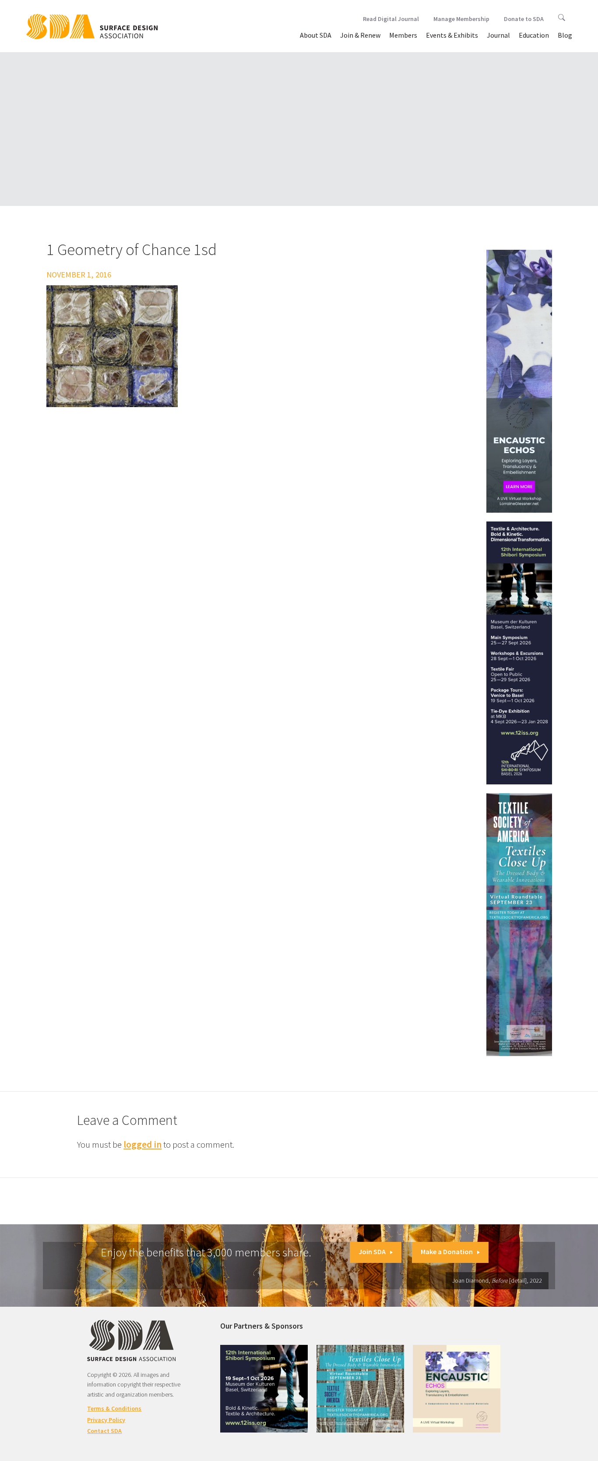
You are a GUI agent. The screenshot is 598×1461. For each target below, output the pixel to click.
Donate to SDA (524, 19)
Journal (498, 35)
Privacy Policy (106, 1420)
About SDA (315, 35)
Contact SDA (104, 1431)
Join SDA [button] (372, 1251)
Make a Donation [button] (447, 1251)
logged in (142, 1144)
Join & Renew (360, 35)
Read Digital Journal (391, 19)
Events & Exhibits (452, 35)
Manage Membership (461, 19)
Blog (565, 35)
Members (403, 35)
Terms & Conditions (114, 1408)
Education (534, 35)
